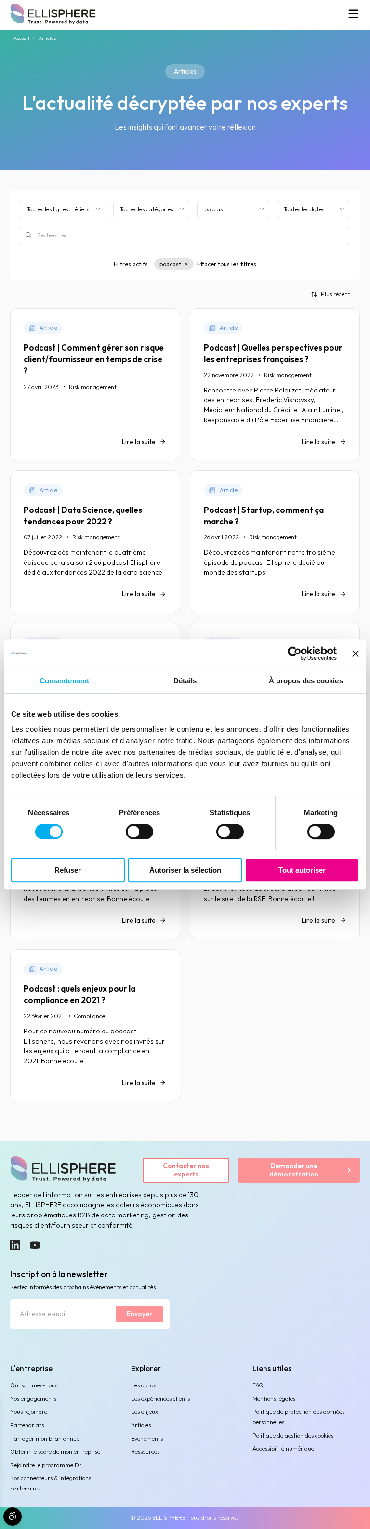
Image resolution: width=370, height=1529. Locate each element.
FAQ (258, 1385)
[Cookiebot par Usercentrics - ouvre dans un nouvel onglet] (294, 653)
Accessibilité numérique (283, 1448)
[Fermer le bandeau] (355, 653)
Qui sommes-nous (33, 1385)
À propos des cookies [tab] (306, 681)
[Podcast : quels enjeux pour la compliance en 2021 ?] (95, 1025)
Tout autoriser (302, 870)
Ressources (145, 1451)
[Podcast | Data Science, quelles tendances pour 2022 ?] (95, 542)
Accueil (21, 38)
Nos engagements (33, 1398)
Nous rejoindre (28, 1411)
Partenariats (27, 1425)
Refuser (67, 870)
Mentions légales (273, 1398)
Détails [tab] (185, 681)
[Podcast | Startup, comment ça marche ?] (274, 542)
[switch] (139, 831)
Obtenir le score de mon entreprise (55, 1451)
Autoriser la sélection (185, 870)
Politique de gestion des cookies (292, 1435)
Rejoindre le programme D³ (45, 1465)
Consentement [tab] (64, 681)
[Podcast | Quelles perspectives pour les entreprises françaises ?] (274, 384)
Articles (141, 1425)
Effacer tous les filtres (226, 264)
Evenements (147, 1438)
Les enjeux (144, 1411)
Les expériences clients (160, 1398)
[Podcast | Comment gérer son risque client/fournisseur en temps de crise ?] (95, 384)
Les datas (143, 1385)
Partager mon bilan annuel (45, 1438)
